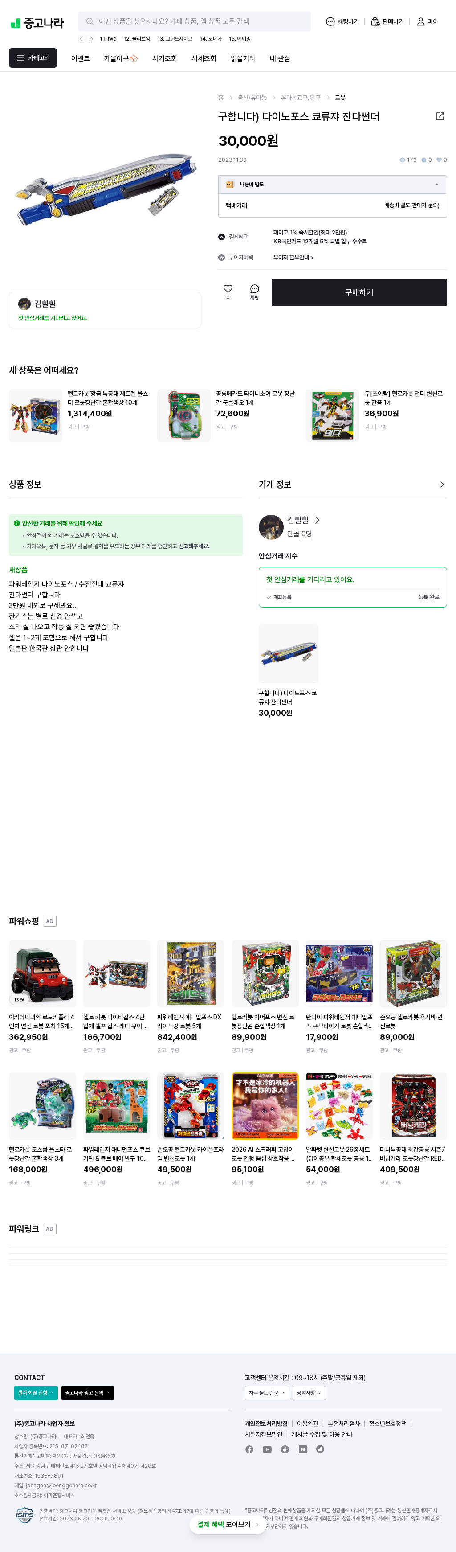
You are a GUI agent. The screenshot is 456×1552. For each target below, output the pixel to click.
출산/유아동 (252, 97)
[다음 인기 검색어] (90, 39)
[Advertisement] (228, 817)
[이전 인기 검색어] (82, 39)
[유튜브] (267, 1449)
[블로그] (302, 1449)
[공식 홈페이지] (320, 1449)
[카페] (285, 1449)
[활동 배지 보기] (317, 520)
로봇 (340, 97)
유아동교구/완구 (301, 97)
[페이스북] (249, 1449)
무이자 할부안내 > (293, 257)
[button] (440, 116)
